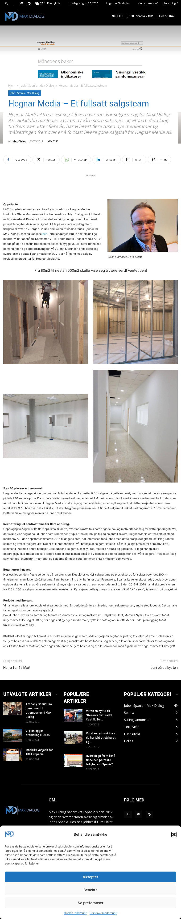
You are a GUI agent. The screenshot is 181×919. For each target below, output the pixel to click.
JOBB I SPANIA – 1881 (140, 16)
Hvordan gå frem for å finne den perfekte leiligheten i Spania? (100, 760)
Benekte (90, 890)
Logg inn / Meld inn (118, 3)
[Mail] (21, 3)
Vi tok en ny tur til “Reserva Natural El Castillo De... (99, 715)
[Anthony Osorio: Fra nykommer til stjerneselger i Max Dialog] (12, 708)
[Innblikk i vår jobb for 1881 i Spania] (12, 754)
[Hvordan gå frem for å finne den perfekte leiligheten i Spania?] (73, 760)
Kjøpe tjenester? (148, 3)
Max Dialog (19, 141)
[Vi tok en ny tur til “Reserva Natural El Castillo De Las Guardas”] (73, 715)
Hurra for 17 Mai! (16, 667)
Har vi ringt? (170, 3)
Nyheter (117, 16)
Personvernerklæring (103, 913)
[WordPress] (29, 3)
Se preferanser (90, 903)
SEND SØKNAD (167, 16)
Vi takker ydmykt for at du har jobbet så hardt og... (101, 738)
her (44, 234)
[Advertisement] (90, 185)
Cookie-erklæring (75, 913)
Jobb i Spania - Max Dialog (37, 86)
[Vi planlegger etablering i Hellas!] (12, 735)
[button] (174, 834)
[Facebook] (13, 3)
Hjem (11, 86)
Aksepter (90, 877)
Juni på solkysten (164, 667)
